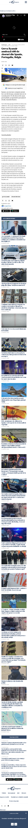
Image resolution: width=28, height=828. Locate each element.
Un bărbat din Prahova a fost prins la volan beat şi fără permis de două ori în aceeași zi (13, 354)
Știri (9, 44)
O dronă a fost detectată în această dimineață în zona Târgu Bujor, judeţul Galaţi (13, 400)
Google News (7, 206)
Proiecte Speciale (14, 801)
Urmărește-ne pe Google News (15, 88)
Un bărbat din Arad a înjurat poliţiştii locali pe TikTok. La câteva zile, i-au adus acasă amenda (12, 262)
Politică (4, 793)
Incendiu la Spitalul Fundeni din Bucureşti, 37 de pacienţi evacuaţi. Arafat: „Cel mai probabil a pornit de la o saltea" (13, 472)
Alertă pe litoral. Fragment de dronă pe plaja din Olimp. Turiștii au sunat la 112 (13, 284)
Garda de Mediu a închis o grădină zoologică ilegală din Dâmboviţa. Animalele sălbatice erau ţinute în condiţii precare (12, 704)
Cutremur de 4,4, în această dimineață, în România (13, 329)
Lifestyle (24, 793)
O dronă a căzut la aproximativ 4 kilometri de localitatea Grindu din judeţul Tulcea (12, 728)
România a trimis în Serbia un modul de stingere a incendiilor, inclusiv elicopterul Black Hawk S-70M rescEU (13, 445)
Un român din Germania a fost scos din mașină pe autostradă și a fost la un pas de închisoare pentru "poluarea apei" (13, 567)
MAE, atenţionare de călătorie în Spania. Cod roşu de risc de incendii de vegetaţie (13, 422)
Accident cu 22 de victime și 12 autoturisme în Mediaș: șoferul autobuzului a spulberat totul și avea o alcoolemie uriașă (13, 634)
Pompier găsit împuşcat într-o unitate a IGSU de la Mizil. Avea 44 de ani (13, 589)
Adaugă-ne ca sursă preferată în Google (15, 85)
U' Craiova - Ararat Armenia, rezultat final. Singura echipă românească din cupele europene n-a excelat (13, 611)
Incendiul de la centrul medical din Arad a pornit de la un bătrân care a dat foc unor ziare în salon (13, 377)
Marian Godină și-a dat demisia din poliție (12, 682)
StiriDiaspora (4, 44)
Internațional (11, 793)
